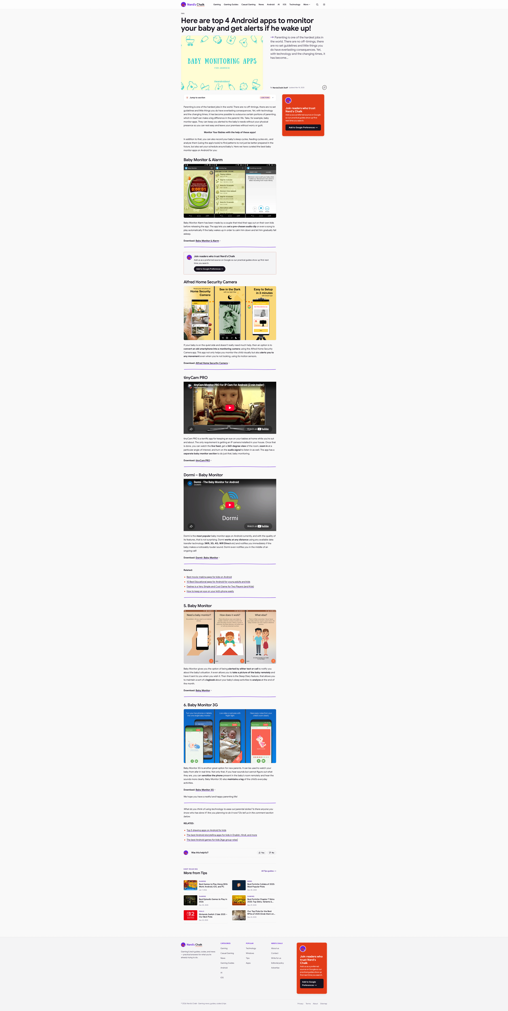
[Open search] (317, 4)
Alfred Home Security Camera (212, 363)
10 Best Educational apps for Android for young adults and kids (218, 581)
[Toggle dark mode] (324, 4)
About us (275, 948)
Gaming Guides (231, 4)
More (305, 4)
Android (271, 4)
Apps (248, 963)
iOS (284, 4)
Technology (294, 4)
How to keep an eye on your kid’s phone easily (210, 591)
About (315, 1004)
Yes (262, 852)
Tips (182, 13)
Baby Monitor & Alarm (207, 240)
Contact (274, 953)
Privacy (300, 1004)
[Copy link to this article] (324, 87)
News (261, 4)
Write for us (276, 958)
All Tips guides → (268, 871)
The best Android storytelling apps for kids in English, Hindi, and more (222, 835)
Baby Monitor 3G (205, 789)
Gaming (217, 4)
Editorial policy (277, 963)
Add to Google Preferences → (209, 269)
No (273, 852)
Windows (250, 953)
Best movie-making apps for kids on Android (209, 577)
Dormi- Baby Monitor (207, 557)
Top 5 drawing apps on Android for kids (206, 830)
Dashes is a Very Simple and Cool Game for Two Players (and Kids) (220, 586)
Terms (308, 1004)
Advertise (275, 968)
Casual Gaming (248, 4)
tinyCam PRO (203, 460)
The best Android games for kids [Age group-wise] (212, 839)
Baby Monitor (203, 690)
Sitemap (323, 1004)
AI (279, 4)
